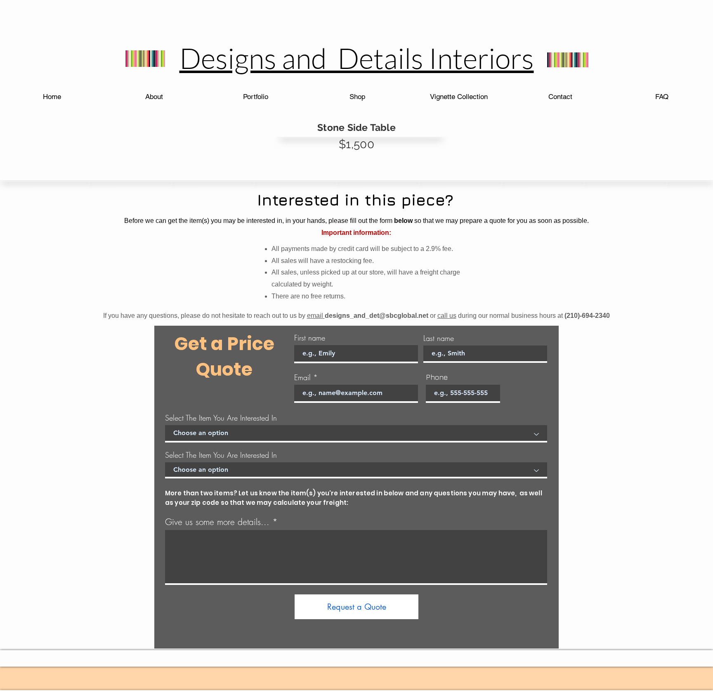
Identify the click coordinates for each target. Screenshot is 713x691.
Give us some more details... (217, 522)
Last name (438, 338)
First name (309, 337)
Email (302, 377)
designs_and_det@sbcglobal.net (376, 315)
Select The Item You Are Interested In (221, 417)
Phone (437, 377)
